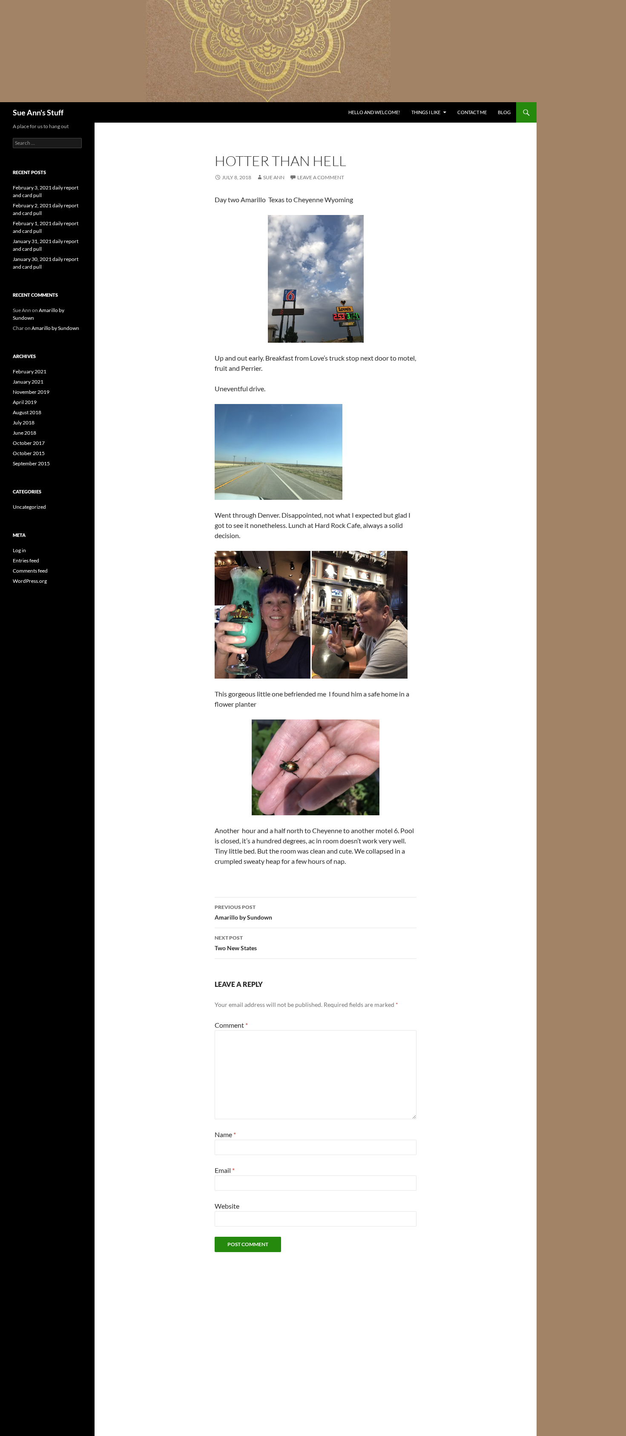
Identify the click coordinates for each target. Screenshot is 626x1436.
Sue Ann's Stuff (38, 112)
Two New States (236, 943)
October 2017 (29, 443)
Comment (231, 1025)
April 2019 (25, 402)
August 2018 (27, 412)
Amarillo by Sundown (243, 912)
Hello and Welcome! (374, 112)
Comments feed (30, 571)
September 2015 (31, 463)
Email (225, 1170)
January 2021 (28, 381)
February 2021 (29, 371)
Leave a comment (320, 177)
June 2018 (24, 433)
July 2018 (23, 422)
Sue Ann (273, 177)
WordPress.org (30, 581)
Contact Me (472, 112)
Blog (504, 112)
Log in (19, 550)
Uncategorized (29, 507)
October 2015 (29, 453)
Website (227, 1206)
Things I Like (425, 112)
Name (225, 1134)
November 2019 (31, 392)
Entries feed (26, 560)
